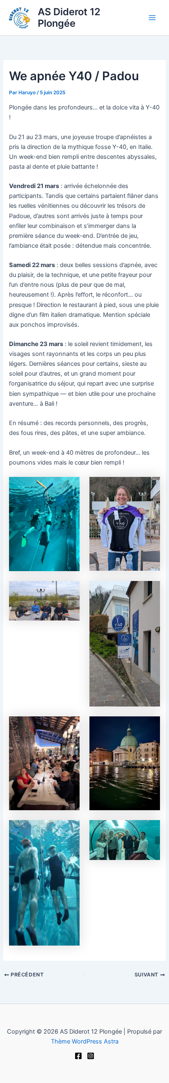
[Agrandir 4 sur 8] (149, 592)
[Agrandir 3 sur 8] (69, 592)
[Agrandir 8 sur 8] (149, 831)
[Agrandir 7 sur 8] (69, 831)
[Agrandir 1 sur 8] (69, 487)
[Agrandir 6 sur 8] (149, 727)
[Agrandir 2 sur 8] (149, 487)
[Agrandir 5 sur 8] (69, 727)
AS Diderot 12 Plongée (69, 17)
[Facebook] (78, 1056)
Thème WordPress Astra (85, 1041)
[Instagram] (90, 1056)
